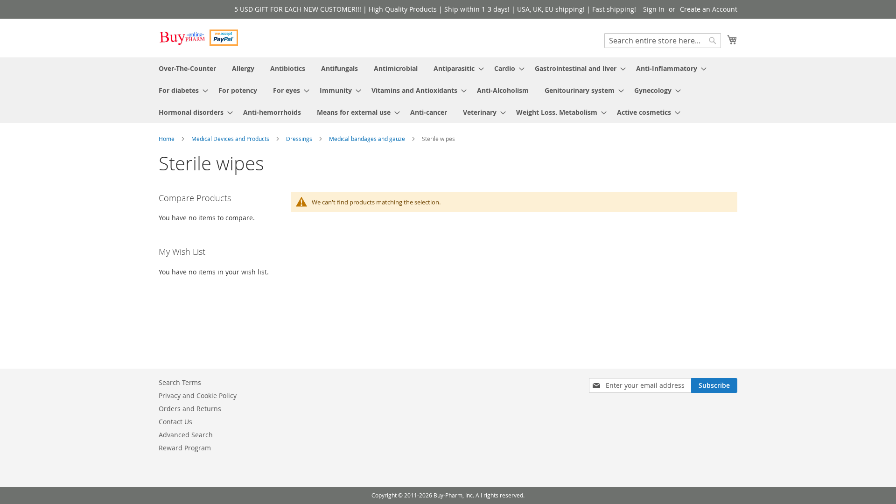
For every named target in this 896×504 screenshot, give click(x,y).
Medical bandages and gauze (367, 138)
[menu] (448, 90)
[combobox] (662, 40)
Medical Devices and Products (231, 138)
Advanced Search (186, 434)
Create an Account (708, 9)
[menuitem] (187, 68)
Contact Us (175, 421)
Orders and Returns (190, 408)
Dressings (300, 138)
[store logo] (198, 37)
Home (167, 138)
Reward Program (185, 447)
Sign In (654, 9)
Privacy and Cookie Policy (198, 395)
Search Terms (180, 382)
